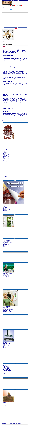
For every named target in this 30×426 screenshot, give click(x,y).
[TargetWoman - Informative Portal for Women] (15, 2)
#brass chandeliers (6, 120)
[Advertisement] (15, 19)
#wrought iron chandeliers (12, 120)
